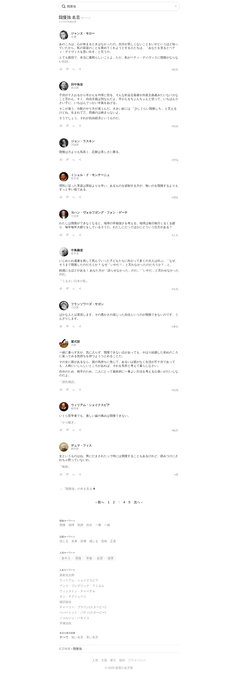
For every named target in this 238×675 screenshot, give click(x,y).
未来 (74, 541)
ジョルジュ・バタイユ (74, 617)
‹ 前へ (100, 502)
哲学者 (75, 178)
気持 (80, 525)
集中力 (66, 558)
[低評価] (67, 69)
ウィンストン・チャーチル (77, 591)
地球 (71, 525)
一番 (98, 525)
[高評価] (61, 69)
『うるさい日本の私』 (74, 281)
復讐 (111, 558)
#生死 (175, 289)
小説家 (75, 215)
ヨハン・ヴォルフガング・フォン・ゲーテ (99, 212)
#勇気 (175, 326)
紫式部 (75, 341)
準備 (89, 558)
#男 (176, 474)
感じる (93, 541)
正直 (113, 541)
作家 (73, 345)
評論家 (75, 144)
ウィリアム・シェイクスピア (90, 405)
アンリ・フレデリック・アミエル (82, 585)
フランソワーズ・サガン (87, 304)
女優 (73, 36)
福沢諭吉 (65, 601)
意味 (104, 541)
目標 (83, 541)
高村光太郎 (67, 575)
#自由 (175, 126)
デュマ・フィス (81, 445)
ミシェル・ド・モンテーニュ (90, 175)
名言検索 (64, 648)
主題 (104, 660)
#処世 (175, 69)
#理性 (175, 197)
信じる (64, 541)
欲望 (100, 558)
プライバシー (137, 660)
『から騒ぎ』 (68, 422)
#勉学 (175, 430)
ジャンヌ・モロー (83, 33)
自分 (89, 525)
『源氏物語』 (68, 381)
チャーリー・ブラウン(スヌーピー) (83, 607)
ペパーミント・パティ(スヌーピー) (83, 612)
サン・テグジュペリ (73, 596)
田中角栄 (77, 84)
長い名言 (92, 637)
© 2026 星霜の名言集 (119, 667)
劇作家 (75, 408)
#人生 (175, 235)
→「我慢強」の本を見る (76, 488)
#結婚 (175, 390)
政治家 (75, 87)
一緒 (107, 525)
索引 (113, 660)
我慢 (62, 525)
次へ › (138, 502)
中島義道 (77, 250)
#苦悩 (175, 159)
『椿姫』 (65, 466)
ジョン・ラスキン (83, 141)
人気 (95, 660)
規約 (122, 660)
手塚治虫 (65, 623)
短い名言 (77, 637)
